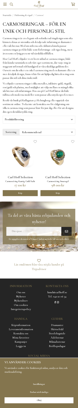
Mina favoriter (21, 337)
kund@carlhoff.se (57, 292)
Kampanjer (21, 342)
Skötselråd (57, 329)
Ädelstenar (57, 337)
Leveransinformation (21, 329)
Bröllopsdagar (57, 346)
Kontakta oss (20, 333)
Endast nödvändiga (39, 392)
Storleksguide (57, 333)
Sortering (11, 132)
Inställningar (39, 384)
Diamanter (57, 325)
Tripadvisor (39, 269)
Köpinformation (20, 325)
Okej (39, 400)
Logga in (21, 346)
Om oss (21, 292)
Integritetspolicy (21, 309)
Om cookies (21, 305)
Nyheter (21, 296)
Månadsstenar (57, 342)
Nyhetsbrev (21, 300)
